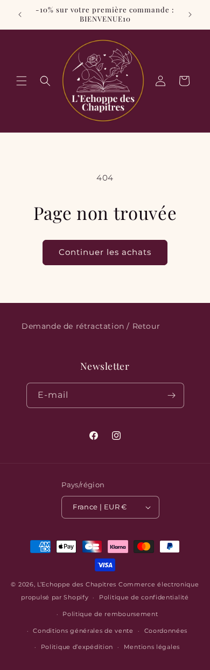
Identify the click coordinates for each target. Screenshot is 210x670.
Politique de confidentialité (144, 597)
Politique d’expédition (77, 647)
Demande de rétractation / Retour (91, 326)
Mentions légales (152, 647)
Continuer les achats (105, 252)
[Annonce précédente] (20, 14)
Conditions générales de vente (83, 630)
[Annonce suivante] (190, 14)
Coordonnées (166, 630)
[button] (21, 81)
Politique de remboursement (110, 614)
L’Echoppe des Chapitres (76, 584)
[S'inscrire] (172, 395)
